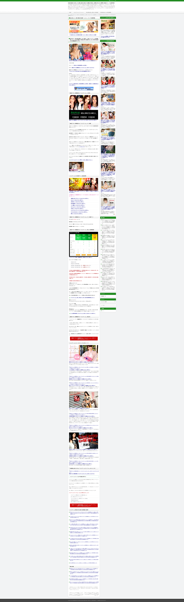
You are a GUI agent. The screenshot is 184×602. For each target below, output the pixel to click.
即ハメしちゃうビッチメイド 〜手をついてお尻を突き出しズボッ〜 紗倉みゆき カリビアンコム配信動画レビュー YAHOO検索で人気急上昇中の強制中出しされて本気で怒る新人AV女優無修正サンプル (108, 241)
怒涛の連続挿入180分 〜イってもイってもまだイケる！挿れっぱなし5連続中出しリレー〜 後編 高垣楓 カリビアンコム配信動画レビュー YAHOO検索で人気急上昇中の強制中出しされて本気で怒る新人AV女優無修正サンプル (108, 283)
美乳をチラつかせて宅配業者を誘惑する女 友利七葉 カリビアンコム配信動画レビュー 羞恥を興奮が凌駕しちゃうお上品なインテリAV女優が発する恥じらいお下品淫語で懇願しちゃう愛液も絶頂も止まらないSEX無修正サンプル (84, 520)
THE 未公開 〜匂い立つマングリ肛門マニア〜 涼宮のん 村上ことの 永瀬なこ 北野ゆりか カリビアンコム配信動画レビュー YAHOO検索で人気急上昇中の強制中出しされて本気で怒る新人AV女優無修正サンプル (108, 256)
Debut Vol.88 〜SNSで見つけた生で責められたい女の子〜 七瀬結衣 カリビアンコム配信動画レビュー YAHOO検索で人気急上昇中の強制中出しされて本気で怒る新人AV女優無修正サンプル (108, 251)
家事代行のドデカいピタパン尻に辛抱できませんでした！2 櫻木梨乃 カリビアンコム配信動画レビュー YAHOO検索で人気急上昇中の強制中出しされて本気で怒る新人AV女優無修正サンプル (108, 221)
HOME (70, 12)
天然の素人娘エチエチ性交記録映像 (105, 12)
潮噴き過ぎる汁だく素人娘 (84, 588)
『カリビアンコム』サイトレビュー (78, 12)
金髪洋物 (97, 588)
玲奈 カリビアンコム (76, 589)
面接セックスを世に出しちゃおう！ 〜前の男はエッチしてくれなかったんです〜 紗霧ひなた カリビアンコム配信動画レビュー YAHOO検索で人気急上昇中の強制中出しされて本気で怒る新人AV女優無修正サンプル (84, 572)
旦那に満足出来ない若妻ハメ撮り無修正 (92, 12)
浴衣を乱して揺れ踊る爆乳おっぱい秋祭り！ (75, 588)
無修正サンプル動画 (91, 588)
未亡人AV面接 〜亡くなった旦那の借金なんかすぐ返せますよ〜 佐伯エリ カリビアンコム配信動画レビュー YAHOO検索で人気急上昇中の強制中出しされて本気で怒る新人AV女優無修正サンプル (108, 288)
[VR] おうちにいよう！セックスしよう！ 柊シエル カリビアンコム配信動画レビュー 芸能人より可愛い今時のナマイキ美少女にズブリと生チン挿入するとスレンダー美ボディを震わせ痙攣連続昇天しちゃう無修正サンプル (84, 513)
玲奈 (94, 588)
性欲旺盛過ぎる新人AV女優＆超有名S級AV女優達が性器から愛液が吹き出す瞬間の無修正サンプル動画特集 (91, 2)
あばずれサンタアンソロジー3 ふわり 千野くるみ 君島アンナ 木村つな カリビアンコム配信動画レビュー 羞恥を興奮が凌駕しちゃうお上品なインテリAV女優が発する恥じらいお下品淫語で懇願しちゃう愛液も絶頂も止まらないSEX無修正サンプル (84, 528)
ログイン (103, 310)
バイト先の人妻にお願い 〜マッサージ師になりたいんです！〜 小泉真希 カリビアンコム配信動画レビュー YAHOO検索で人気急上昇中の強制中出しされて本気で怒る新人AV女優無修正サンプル (108, 232)
